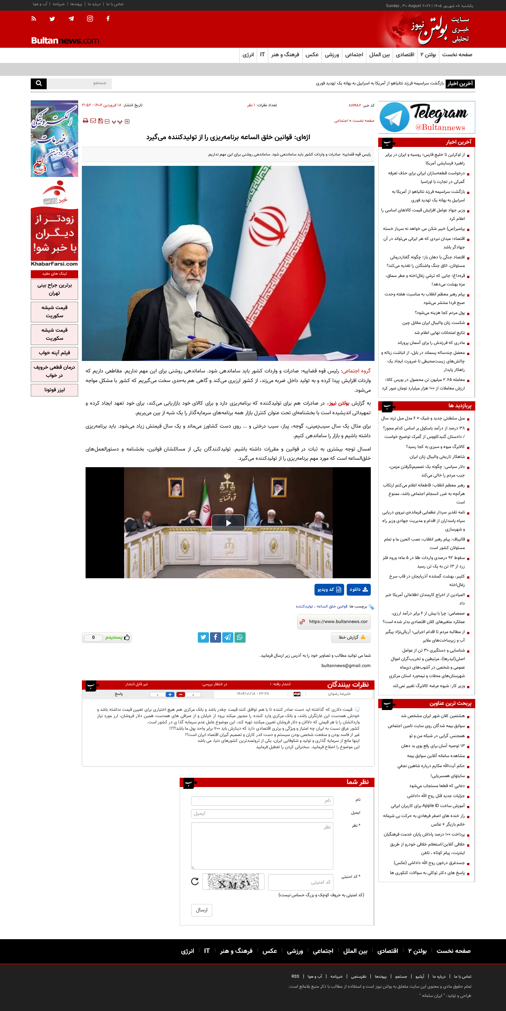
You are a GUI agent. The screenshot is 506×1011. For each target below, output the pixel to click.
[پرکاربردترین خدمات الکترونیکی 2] (54, 138)
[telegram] (71, 18)
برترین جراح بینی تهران (54, 289)
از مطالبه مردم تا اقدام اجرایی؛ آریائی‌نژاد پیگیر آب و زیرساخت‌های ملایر (425, 636)
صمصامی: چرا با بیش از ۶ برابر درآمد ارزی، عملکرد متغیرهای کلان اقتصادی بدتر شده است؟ (424, 617)
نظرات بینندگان (348, 684)
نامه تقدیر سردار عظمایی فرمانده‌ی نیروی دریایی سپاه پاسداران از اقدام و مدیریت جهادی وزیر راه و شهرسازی (423, 521)
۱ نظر (251, 105)
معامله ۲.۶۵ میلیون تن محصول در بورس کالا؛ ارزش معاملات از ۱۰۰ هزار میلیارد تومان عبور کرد (423, 384)
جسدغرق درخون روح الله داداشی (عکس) (429, 863)
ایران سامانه (432, 995)
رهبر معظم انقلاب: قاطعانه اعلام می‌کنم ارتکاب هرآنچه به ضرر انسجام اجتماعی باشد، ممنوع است (424, 494)
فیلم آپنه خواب (54, 353)
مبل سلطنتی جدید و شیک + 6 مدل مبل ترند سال (423, 418)
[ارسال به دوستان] (93, 121)
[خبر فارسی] (54, 223)
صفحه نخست (457, 55)
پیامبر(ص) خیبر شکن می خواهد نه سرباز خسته (424, 228)
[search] (39, 83)
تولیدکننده (304, 606)
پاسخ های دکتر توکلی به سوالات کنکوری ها (427, 873)
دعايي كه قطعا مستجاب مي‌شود (437, 786)
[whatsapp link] (240, 637)
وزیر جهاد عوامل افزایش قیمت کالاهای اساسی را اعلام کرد (423, 214)
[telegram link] (227, 637)
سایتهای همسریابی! (447, 776)
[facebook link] (215, 637)
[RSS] (36, 19)
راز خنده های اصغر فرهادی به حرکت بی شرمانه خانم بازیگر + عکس (424, 820)
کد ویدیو (325, 590)
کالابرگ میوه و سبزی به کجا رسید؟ (435, 446)
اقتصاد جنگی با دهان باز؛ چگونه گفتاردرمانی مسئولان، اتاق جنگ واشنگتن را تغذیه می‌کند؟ (426, 261)
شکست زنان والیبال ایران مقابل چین (433, 322)
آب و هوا (40, 4)
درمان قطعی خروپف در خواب (54, 372)
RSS (295, 977)
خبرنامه (59, 4)
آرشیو (420, 977)
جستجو (401, 977)
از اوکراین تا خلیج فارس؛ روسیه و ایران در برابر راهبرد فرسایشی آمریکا (425, 159)
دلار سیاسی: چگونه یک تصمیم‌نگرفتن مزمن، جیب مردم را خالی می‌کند (427, 471)
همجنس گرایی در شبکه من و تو (437, 736)
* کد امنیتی (351, 877)
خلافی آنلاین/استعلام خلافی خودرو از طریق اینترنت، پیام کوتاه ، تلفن (427, 848)
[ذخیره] (100, 120)
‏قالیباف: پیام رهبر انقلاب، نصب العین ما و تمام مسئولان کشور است (424, 543)
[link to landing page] (438, 29)
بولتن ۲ (428, 55)
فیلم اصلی (345, 609)
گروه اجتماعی (356, 371)
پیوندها (76, 4)
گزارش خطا (349, 637)
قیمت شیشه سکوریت (54, 312)
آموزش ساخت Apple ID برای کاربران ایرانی (428, 806)
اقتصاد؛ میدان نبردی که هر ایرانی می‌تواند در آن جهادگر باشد (424, 243)
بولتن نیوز (339, 403)
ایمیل (355, 813)
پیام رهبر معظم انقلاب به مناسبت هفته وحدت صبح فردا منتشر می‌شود (425, 298)
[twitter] (52, 19)
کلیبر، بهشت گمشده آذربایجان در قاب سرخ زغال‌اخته (427, 580)
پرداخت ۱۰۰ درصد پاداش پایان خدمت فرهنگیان (424, 834)
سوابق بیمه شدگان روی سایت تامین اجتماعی (426, 726)
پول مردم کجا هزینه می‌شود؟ (440, 312)
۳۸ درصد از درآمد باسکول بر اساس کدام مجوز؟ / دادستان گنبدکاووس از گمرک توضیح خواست (424, 432)
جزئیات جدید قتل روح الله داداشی (436, 796)
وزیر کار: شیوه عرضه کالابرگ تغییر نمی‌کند (429, 686)
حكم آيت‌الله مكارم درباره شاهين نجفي (431, 766)
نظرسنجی (358, 977)
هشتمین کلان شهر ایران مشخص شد (433, 716)
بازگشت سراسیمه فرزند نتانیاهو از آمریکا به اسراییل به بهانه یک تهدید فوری (380, 83)
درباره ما (94, 4)
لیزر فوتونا (54, 390)
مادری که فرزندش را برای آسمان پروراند (431, 342)
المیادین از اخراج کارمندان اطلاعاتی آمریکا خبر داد (425, 599)
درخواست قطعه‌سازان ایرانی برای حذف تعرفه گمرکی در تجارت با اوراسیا (426, 177)
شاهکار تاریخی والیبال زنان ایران (437, 456)
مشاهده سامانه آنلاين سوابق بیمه (436, 756)
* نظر (356, 826)
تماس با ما (115, 4)
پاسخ (119, 694)
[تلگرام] (426, 117)
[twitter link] (203, 637)
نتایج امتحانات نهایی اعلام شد (439, 332)
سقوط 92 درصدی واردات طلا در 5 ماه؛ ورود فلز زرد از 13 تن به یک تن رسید (424, 562)
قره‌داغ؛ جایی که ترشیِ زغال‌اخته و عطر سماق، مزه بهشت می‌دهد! (425, 280)
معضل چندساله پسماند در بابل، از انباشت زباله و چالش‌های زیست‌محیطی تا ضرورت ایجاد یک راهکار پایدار (423, 361)
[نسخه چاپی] (85, 121)
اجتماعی (341, 121)
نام (358, 800)
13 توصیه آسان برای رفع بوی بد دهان (433, 746)
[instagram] (90, 19)
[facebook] (107, 19)
